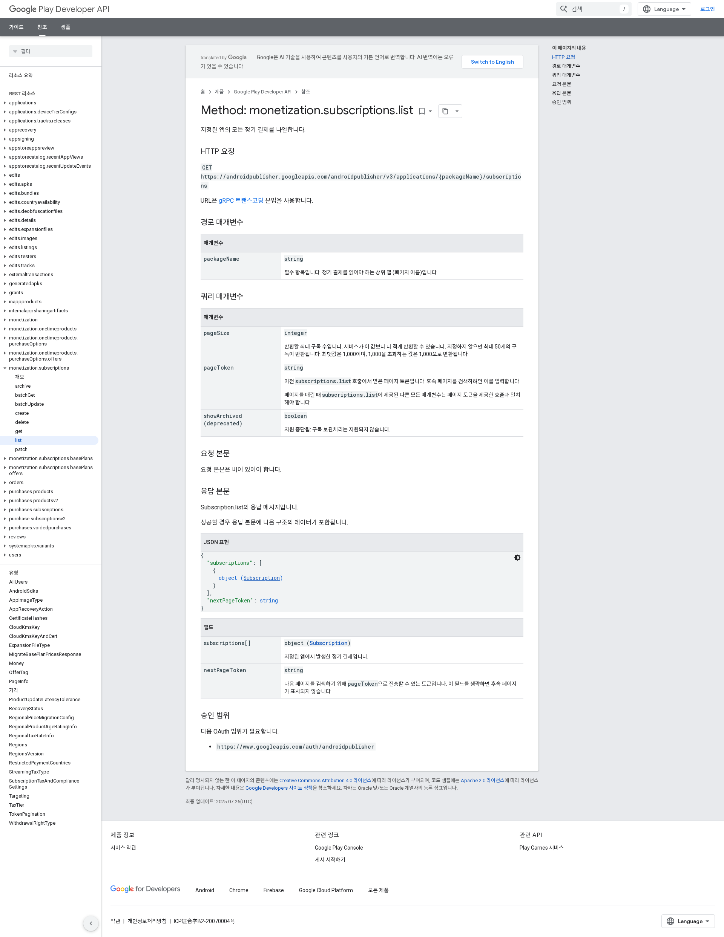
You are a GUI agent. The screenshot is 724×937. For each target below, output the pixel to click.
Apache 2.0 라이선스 (483, 780)
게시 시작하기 (330, 860)
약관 (115, 921)
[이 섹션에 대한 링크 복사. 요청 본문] (237, 454)
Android (204, 890)
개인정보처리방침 (147, 921)
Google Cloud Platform (326, 890)
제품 (219, 92)
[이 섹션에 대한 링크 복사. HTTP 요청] (242, 152)
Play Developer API (74, 9)
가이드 (16, 27)
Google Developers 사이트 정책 (279, 788)
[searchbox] (50, 51)
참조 (42, 27)
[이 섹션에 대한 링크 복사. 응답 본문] (237, 492)
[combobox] (594, 9)
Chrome (238, 890)
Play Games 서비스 (542, 848)
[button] (49, 102)
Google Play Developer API (262, 92)
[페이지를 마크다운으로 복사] (445, 111)
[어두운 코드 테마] (517, 558)
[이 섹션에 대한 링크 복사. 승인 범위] (237, 716)
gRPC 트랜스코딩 (241, 200)
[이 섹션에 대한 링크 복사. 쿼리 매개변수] (250, 297)
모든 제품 (378, 890)
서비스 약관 (123, 848)
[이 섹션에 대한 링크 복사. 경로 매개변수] (250, 223)
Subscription (262, 577)
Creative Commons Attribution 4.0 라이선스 (325, 780)
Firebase (274, 890)
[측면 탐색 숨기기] (90, 923)
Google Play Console (339, 848)
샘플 (66, 27)
